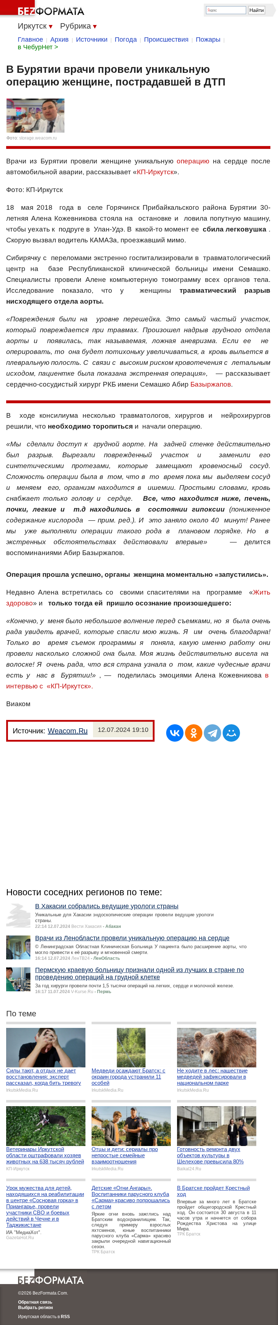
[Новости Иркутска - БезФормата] (43, 9)
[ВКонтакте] (175, 733)
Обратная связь (35, 1302)
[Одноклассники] (193, 733)
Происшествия (166, 39)
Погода (126, 39)
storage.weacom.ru (38, 138)
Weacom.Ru (68, 731)
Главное (30, 39)
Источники (92, 39)
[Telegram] (212, 733)
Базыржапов (210, 384)
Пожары (208, 39)
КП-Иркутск (155, 172)
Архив (59, 39)
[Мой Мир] (231, 733)
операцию (193, 161)
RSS (65, 1316)
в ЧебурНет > (38, 47)
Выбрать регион (35, 1307)
